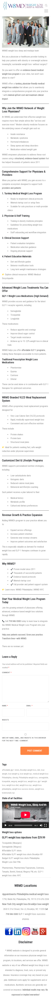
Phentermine (15, 367)
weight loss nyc (26, 785)
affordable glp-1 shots (10, 770)
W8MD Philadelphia (24, 589)
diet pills (17, 862)
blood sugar (23, 333)
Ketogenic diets (17, 479)
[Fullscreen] (45, 825)
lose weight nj (13, 774)
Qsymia (13, 371)
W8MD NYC (39, 589)
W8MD (7, 117)
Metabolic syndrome (19, 138)
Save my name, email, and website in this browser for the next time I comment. (24, 739)
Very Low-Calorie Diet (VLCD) (23, 416)
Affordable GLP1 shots (11, 850)
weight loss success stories (23, 789)
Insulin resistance (17, 134)
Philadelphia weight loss (28, 778)
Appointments (9, 894)
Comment (7, 673)
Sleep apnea (15, 145)
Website (5, 720)
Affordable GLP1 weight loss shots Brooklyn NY (22, 854)
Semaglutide (15, 311)
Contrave (14, 375)
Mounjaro (17, 843)
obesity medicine (30, 124)
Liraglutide (14, 318)
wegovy (14, 781)
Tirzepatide (15, 315)
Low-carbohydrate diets (20, 475)
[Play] (5, 825)
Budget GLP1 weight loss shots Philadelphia (20, 858)
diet (38, 770)
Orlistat (13, 379)
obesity (25, 60)
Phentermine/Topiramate (24, 868)
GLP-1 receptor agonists (12, 305)
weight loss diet (12, 785)
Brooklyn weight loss (28, 770)
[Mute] (41, 825)
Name (5, 706)
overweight (35, 60)
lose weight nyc (26, 774)
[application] (25, 815)
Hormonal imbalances (19, 142)
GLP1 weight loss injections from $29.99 (23, 837)
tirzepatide (6, 781)
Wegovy (17, 846)
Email (29, 706)
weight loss (22, 781)
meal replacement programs (36, 406)
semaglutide (43, 778)
